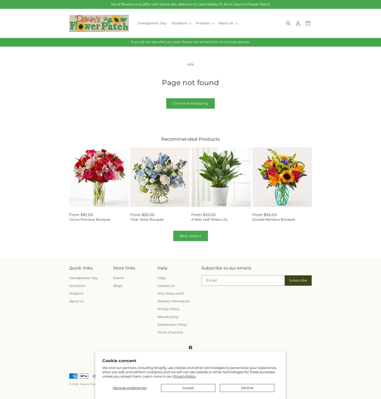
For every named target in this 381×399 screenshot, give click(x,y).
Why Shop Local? (170, 293)
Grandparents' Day (83, 278)
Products (76, 293)
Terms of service (170, 332)
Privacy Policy (184, 376)
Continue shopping (190, 103)
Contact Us (166, 286)
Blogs (117, 286)
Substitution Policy (172, 325)
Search (118, 278)
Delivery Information (173, 301)
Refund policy (168, 317)
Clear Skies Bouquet (147, 219)
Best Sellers (190, 236)
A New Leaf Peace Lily (209, 219)
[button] (181, 23)
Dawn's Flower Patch (94, 384)
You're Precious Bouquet (89, 219)
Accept (188, 388)
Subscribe (298, 280)
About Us (76, 301)
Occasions (77, 286)
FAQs (161, 278)
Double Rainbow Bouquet (273, 219)
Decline (247, 388)
